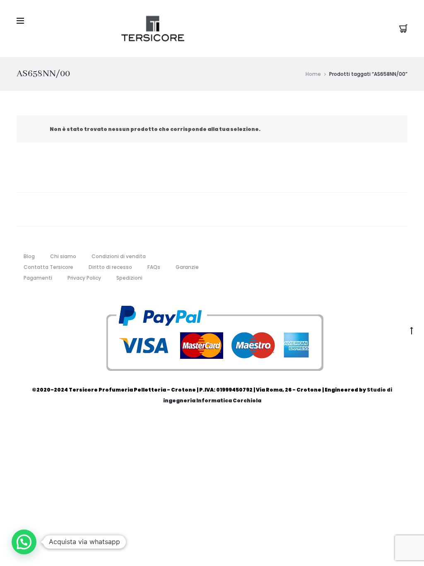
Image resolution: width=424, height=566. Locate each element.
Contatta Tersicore (48, 267)
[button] (24, 542)
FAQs (153, 267)
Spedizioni (129, 277)
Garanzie (187, 267)
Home (313, 73)
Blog (29, 256)
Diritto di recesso (110, 267)
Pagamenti (38, 277)
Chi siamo (63, 256)
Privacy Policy (84, 277)
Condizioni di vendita (119, 256)
